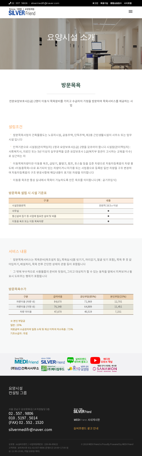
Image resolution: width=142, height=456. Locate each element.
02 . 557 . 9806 (19, 3)
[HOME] (22, 11)
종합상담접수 (116, 3)
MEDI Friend (127, 444)
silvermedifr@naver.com (45, 3)
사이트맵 (128, 3)
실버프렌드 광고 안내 (86, 428)
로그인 (95, 3)
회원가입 (104, 3)
